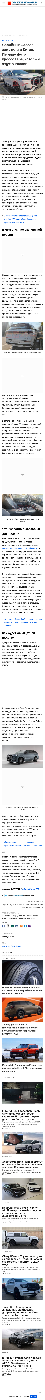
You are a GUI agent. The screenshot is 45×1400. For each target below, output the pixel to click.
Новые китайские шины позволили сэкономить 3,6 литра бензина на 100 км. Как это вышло (22, 990)
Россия (5, 1352)
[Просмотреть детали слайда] (23, 896)
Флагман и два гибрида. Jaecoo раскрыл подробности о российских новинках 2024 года (23, 622)
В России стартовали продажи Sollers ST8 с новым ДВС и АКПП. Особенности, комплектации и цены (22, 1361)
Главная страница (8, 35)
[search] (41, 3)
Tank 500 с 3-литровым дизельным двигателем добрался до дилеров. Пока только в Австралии (20, 1311)
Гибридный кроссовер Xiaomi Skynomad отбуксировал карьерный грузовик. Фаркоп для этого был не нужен (21, 1115)
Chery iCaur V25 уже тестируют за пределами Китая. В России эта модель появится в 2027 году (22, 1260)
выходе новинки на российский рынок (19, 548)
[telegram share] (25, 926)
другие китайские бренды (11, 946)
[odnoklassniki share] (21, 926)
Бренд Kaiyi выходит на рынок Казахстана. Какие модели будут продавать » (23, 905)
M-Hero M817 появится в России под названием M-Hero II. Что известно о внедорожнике (22, 1068)
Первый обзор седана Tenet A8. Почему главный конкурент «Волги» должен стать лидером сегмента (22, 1211)
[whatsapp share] (12, 926)
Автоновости (22, 35)
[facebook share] (3, 926)
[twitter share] (8, 926)
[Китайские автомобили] (22, 3)
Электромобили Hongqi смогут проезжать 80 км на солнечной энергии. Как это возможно (22, 1164)
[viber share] (29, 926)
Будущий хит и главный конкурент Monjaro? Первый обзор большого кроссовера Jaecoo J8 (20, 219)
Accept (33, 1396)
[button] (22, 336)
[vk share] (16, 926)
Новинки (5, 1202)
